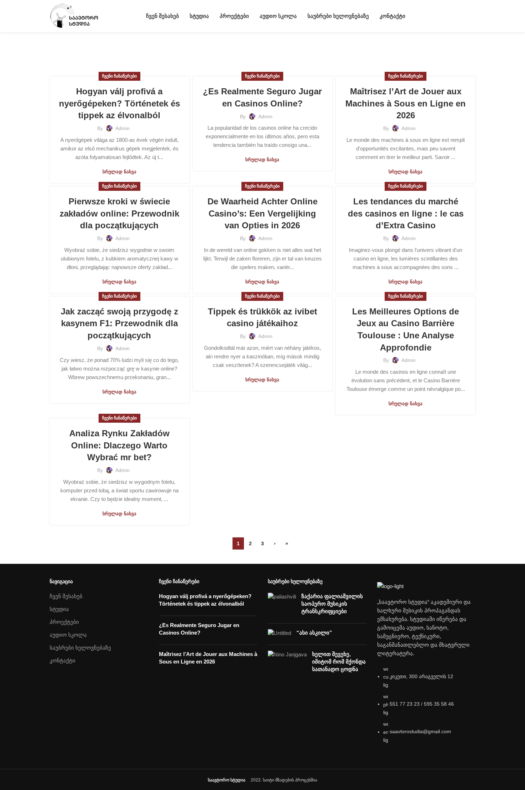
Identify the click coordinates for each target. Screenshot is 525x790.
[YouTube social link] (463, 16)
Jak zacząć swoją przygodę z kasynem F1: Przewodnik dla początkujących (119, 323)
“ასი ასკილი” (314, 633)
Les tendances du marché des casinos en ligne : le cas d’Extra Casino (406, 213)
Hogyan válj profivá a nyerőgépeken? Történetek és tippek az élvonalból (119, 103)
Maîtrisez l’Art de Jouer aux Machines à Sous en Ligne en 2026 (405, 103)
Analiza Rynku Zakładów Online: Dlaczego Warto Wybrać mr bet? (119, 445)
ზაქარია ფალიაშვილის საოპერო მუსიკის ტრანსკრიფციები (332, 603)
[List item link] (426, 708)
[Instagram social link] (455, 16)
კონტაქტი (62, 660)
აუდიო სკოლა (68, 635)
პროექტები (64, 622)
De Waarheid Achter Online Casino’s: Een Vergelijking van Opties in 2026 (263, 213)
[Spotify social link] (471, 16)
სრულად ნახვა (119, 171)
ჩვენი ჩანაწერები (119, 76)
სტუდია (59, 609)
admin (123, 47)
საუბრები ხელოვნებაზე (80, 648)
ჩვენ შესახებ (66, 596)
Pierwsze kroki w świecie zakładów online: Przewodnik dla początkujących (119, 213)
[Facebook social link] (446, 16)
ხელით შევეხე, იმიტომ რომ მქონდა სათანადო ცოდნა (339, 661)
